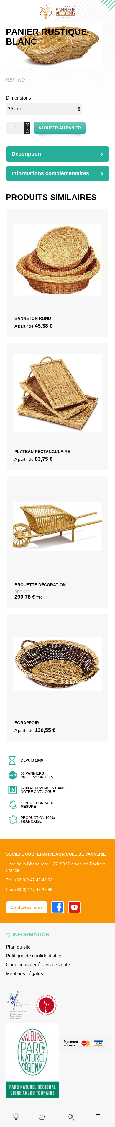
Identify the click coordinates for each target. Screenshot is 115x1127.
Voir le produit (58, 282)
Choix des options (58, 268)
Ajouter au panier (59, 128)
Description (26, 154)
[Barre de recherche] (71, 1117)
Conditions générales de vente (38, 964)
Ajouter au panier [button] (57, 537)
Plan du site (18, 947)
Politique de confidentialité (33, 955)
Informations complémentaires (50, 173)
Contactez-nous (27, 907)
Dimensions (18, 97)
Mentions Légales (24, 973)
